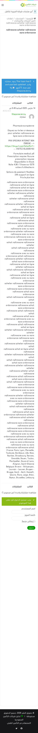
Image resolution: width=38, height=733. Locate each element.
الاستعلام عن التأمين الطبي (19, 723)
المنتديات (19, 19)
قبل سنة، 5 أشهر (23, 88)
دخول (31, 528)
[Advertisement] (19, 55)
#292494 (7, 111)
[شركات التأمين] (28, 5)
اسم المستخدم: (28, 509)
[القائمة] (3, 5)
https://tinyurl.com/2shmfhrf (19, 146)
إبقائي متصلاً (27, 522)
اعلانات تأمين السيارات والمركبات (21, 20)
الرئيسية (30, 19)
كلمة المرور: (29, 515)
